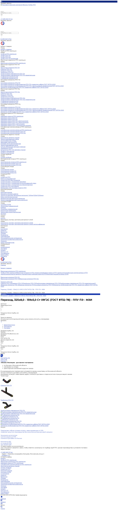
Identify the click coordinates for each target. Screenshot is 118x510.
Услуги (3, 218)
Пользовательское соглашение (11, 483)
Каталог (3, 458)
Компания (4, 229)
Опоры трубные (6, 157)
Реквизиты (4, 480)
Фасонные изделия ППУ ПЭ (10, 67)
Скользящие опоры (7, 169)
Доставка (7, 328)
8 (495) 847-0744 (6, 39)
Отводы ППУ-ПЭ (6, 283)
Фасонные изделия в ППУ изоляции (13, 63)
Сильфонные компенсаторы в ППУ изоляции (16, 130)
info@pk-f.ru (6, 455)
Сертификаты (5, 481)
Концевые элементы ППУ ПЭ (10, 83)
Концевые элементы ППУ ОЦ (10, 107)
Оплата (3, 489)
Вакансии (4, 476)
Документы (8, 326)
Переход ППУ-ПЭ (17, 283)
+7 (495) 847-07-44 (7, 19)
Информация (5, 247)
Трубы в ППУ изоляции (8, 54)
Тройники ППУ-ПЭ (29, 283)
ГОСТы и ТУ (4, 490)
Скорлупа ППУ (5, 177)
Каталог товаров (6, 49)
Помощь (3, 486)
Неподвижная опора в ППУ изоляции (13, 162)
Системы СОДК (6, 204)
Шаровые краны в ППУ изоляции (12, 116)
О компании (5, 473)
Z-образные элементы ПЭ (25, 285)
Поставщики (5, 492)
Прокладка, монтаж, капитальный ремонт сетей (17, 223)
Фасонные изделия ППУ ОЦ (10, 92)
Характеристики (9, 325)
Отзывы (3, 478)
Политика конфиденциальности (12, 484)
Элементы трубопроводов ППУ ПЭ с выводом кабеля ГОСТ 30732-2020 (24, 426)
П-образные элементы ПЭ (9, 416)
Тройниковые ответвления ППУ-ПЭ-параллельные (77, 283)
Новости (3, 475)
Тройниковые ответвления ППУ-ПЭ (48, 283)
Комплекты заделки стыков (10, 137)
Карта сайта (4, 493)
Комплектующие (6, 192)
